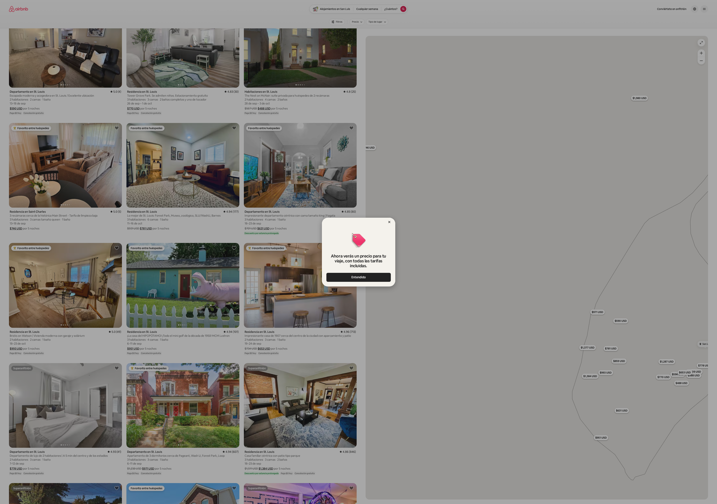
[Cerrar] (389, 222)
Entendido (358, 277)
